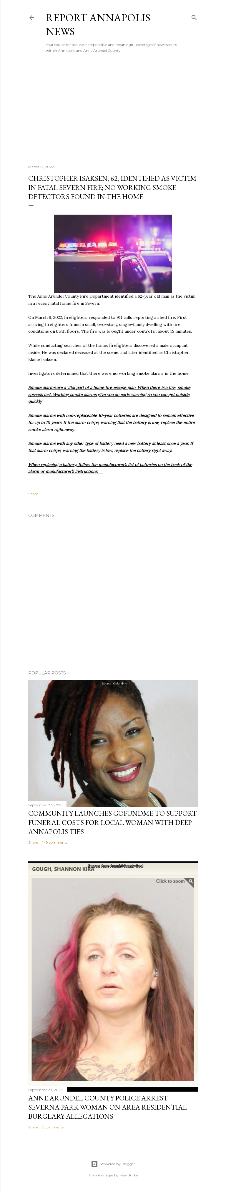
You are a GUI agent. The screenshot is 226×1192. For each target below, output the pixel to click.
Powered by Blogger (117, 1164)
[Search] (194, 16)
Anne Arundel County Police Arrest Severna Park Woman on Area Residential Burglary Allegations (107, 1107)
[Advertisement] (113, 108)
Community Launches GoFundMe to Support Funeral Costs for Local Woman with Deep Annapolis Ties (112, 822)
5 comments (53, 1127)
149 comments (54, 842)
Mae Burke (128, 1175)
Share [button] (33, 494)
